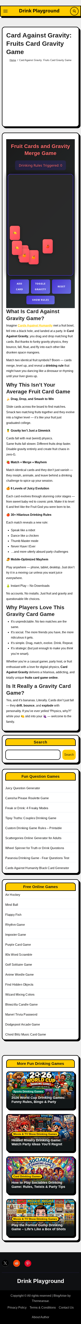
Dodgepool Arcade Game (22, 1024)
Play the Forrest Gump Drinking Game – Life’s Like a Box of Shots (38, 1227)
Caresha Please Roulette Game (27, 798)
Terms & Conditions (43, 1307)
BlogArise (60, 1295)
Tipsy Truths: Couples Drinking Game (31, 818)
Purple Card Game (18, 944)
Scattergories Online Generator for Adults (33, 838)
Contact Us (66, 1307)
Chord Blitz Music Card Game (25, 1034)
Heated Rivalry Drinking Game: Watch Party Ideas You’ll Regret (37, 1142)
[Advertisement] (41, 92)
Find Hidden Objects (19, 984)
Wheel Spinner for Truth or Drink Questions (34, 848)
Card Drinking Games (27, 1176)
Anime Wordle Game (19, 974)
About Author (40, 1317)
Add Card (19, 286)
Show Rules (40, 299)
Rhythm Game (15, 924)
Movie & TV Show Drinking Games (35, 1134)
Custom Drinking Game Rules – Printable (33, 828)
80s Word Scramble (18, 954)
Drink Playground (39, 11)
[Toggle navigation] (5, 11)
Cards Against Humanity (35, 325)
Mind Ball (11, 904)
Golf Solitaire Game (18, 964)
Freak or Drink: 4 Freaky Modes (26, 808)
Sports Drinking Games (28, 1091)
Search (40, 742)
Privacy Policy (17, 1307)
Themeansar (40, 1301)
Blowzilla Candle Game (21, 1004)
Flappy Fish (13, 914)
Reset (61, 286)
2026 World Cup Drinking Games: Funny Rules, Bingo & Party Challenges (38, 1102)
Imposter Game (15, 934)
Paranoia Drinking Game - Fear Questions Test (37, 858)
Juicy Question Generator (22, 788)
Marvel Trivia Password (21, 1014)
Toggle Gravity (40, 286)
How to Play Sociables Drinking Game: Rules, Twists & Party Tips (38, 1185)
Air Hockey (12, 894)
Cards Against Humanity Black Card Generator (37, 868)
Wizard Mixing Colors (20, 994)
